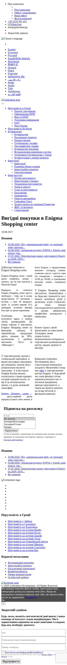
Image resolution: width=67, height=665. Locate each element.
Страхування (21, 210)
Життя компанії (23, 18)
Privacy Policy (47, 654)
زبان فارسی (14, 79)
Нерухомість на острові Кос (23, 550)
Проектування (22, 140)
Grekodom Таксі (23, 201)
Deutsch (12, 67)
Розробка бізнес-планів (27, 166)
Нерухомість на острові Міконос (26, 544)
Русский (12, 55)
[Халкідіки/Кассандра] (19, 421)
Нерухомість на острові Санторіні (26, 547)
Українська (14, 91)
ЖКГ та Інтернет (23, 207)
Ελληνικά (13, 52)
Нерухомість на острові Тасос (24, 538)
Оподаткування (23, 172)
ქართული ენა (16, 76)
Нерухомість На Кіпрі (20, 128)
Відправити (11, 661)
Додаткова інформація (26, 120)
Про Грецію (20, 125)
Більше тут (31, 597)
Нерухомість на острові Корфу (24, 530)
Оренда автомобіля (24, 198)
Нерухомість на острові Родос (24, 532)
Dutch (11, 70)
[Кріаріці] (19, 427)
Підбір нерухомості (25, 178)
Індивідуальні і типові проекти (31, 157)
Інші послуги (15, 175)
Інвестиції (13, 160)
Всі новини (14, 261)
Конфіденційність (17, 571)
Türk (10, 88)
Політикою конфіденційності (13, 440)
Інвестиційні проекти (26, 169)
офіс (41, 370)
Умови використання (19, 574)
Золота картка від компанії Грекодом (34, 204)
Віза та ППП (21, 117)
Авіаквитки (20, 195)
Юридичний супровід (26, 181)
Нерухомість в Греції (19, 108)
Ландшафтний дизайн (26, 146)
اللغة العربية (14, 94)
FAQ (17, 122)
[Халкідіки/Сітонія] (19, 424)
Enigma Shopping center (16, 393)
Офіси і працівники (25, 12)
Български (13, 61)
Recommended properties (21, 562)
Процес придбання (24, 111)
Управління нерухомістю (28, 184)
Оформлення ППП (24, 114)
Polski (11, 82)
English (12, 49)
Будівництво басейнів (26, 149)
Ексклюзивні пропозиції (21, 568)
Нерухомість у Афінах (20, 521)
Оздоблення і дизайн (25, 143)
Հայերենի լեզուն (19, 58)
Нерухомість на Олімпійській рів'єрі (28, 541)
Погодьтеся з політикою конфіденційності (24, 652)
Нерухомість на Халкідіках (23, 527)
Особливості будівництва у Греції (33, 154)
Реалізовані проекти (25, 137)
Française (13, 73)
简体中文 (13, 64)
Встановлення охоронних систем (32, 152)
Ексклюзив (20, 192)
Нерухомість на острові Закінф (25, 535)
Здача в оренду (22, 186)
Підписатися (11, 430)
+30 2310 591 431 (17, 21)
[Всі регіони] (19, 419)
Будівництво (15, 131)
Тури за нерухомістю (25, 189)
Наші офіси (20, 15)
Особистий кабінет (18, 577)
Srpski (11, 85)
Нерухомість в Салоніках (22, 524)
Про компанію (22, 9)
